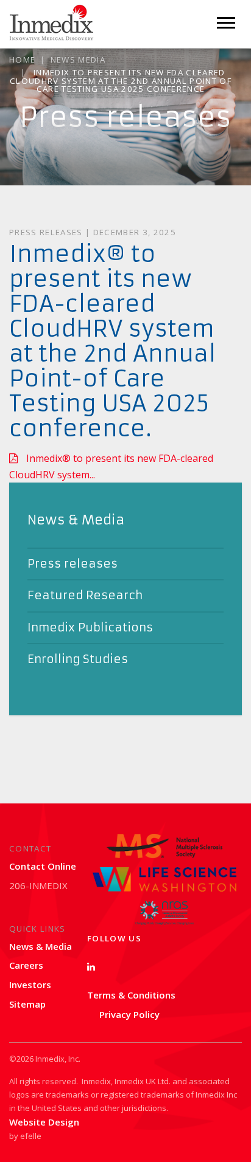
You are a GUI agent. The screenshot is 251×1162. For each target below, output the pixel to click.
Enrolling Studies (77, 659)
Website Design (44, 1122)
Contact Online (42, 866)
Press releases (72, 564)
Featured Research (85, 595)
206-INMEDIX (38, 885)
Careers (26, 965)
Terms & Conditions (131, 995)
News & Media (40, 946)
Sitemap (27, 1004)
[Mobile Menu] (226, 22)
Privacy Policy (129, 1014)
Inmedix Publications (90, 627)
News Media (78, 59)
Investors (30, 984)
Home (22, 59)
